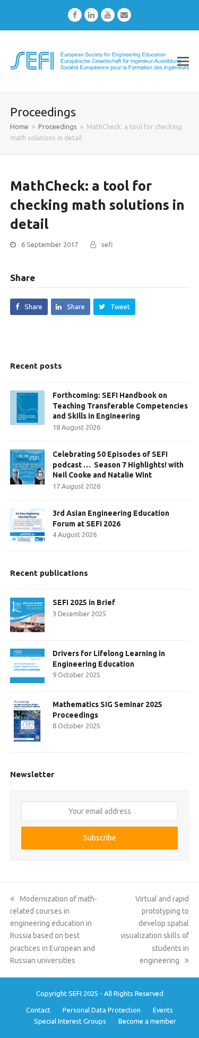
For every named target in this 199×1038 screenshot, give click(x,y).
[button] (183, 61)
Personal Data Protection (102, 1010)
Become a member (147, 1021)
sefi (107, 244)
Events (163, 1010)
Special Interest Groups (70, 1021)
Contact (38, 1010)
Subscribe (99, 837)
